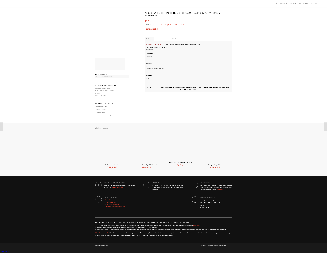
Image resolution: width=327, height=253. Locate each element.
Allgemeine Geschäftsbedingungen (103, 115)
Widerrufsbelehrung (100, 112)
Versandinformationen (100, 109)
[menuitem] (276, 4)
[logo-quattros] (15, 4)
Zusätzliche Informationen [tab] (161, 38)
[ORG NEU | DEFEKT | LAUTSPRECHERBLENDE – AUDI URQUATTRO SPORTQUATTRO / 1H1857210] (1, 126)
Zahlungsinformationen (101, 106)
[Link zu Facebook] (230, 245)
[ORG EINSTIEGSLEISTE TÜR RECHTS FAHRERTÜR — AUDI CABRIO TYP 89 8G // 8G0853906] (325, 126)
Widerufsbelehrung (110, 202)
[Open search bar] (318, 4)
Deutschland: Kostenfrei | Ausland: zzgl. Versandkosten (169, 25)
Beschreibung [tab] (149, 38)
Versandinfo (219, 189)
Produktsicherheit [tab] (174, 38)
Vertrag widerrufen (5, 251)
